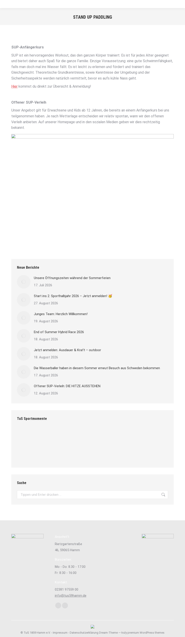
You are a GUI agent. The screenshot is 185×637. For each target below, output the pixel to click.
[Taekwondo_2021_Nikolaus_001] (95, 436)
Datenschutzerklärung (84, 632)
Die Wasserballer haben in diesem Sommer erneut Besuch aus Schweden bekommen (97, 368)
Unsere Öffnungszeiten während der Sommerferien (72, 278)
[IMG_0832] (43, 436)
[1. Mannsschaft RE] (147, 436)
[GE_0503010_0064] (43, 453)
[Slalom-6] (130, 436)
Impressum (60, 632)
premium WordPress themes (145, 632)
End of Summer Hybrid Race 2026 (59, 332)
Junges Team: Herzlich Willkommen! (61, 314)
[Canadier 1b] (77, 436)
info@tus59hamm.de (70, 596)
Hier (14, 86)
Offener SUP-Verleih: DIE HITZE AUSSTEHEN (67, 386)
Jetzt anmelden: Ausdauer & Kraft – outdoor (67, 350)
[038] (77, 453)
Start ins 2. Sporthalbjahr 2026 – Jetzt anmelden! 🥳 (73, 296)
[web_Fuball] (25, 436)
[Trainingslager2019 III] (60, 436)
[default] (112, 436)
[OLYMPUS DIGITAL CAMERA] (60, 453)
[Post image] (23, 282)
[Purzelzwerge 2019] (25, 453)
